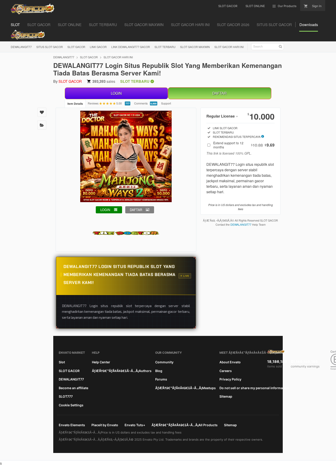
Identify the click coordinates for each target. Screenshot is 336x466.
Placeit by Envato (104, 425)
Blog (158, 371)
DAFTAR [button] (136, 209)
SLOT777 (66, 396)
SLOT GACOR (76, 47)
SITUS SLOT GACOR (49, 47)
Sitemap (225, 396)
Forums (161, 379)
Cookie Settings (71, 405)
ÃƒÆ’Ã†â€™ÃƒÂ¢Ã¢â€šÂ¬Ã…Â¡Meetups (185, 388)
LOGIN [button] (105, 209)
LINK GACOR (98, 47)
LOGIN (116, 93)
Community (164, 362)
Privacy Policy (230, 379)
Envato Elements (72, 425)
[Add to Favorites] (41, 112)
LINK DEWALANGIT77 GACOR (130, 47)
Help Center (101, 362)
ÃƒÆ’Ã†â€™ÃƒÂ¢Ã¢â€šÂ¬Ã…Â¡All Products (185, 425)
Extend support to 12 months (244, 145)
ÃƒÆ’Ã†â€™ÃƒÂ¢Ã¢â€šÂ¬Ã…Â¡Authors (122, 371)
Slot (62, 362)
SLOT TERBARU (165, 47)
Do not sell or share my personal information (254, 388)
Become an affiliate (73, 388)
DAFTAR (219, 93)
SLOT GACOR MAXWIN (195, 47)
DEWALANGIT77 (21, 47)
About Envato (230, 362)
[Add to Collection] (41, 125)
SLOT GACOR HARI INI (229, 47)
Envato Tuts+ (135, 425)
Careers (225, 371)
